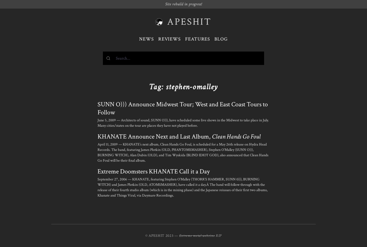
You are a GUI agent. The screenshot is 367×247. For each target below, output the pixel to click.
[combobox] (183, 58)
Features (197, 39)
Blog (221, 39)
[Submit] (109, 58)
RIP (219, 235)
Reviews (169, 39)
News (146, 39)
